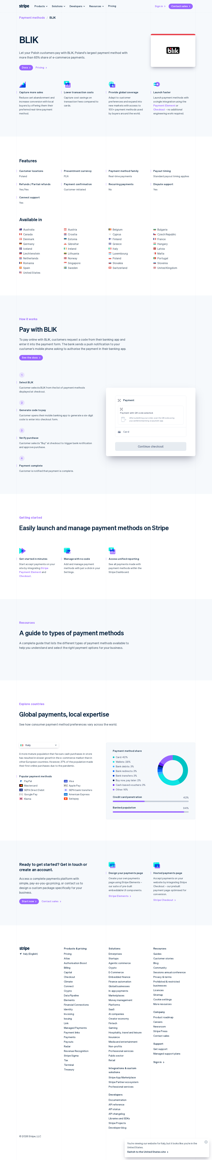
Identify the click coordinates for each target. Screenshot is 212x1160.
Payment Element (164, 105)
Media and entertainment (123, 1041)
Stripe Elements (119, 896)
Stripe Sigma (71, 1055)
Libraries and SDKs (119, 1118)
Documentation (118, 1099)
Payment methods (32, 17)
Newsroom (159, 1026)
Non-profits (115, 1046)
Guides (157, 953)
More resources (162, 1004)
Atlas (67, 958)
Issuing (68, 1018)
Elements (69, 1000)
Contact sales (179, 6)
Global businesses (119, 986)
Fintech (113, 1023)
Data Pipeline (71, 995)
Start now (28, 901)
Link (66, 1023)
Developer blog (117, 1127)
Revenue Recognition (76, 1051)
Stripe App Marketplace (122, 1077)
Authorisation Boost (75, 963)
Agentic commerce (120, 963)
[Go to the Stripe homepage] (23, 948)
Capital (68, 972)
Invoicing (69, 1014)
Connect (69, 986)
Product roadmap (163, 1017)
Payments (70, 1037)
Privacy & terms (162, 977)
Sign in (159, 6)
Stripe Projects (117, 1123)
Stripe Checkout (163, 900)
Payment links (72, 1032)
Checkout (159, 109)
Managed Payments (75, 1027)
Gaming (113, 1027)
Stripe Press (160, 1031)
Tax (66, 1060)
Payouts (68, 1041)
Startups (114, 958)
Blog (156, 963)
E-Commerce (116, 972)
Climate (68, 981)
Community (160, 967)
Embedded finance (119, 977)
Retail (112, 1060)
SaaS (111, 1009)
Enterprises (115, 953)
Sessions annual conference (169, 972)
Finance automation (120, 981)
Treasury (69, 1069)
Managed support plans (166, 1053)
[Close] (205, 1143)
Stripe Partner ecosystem (123, 1082)
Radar (67, 1046)
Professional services (121, 1051)
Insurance (114, 1037)
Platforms (114, 1004)
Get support (160, 1049)
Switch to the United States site (146, 1151)
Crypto (68, 990)
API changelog (117, 1113)
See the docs (30, 357)
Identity (68, 1009)
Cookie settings (162, 999)
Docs (25, 67)
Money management (120, 1000)
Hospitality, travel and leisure (125, 1032)
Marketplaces (116, 995)
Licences (158, 990)
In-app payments (118, 990)
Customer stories (163, 958)
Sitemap (158, 994)
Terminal (69, 1064)
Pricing (112, 5)
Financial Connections (76, 1004)
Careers (157, 1021)
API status (114, 1109)
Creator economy (119, 1018)
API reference (117, 1104)
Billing (67, 967)
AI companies (116, 1014)
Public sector (116, 1055)
